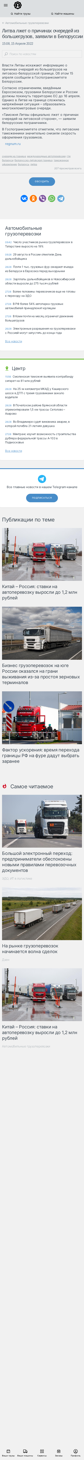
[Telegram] (60, 198)
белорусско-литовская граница (33, 160)
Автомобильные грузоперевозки (26, 1046)
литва (33, 164)
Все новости (13, 341)
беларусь (23, 164)
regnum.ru (13, 144)
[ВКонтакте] (24, 198)
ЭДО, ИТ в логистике (17, 878)
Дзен (5, 960)
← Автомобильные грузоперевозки (25, 22)
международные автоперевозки (46, 156)
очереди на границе (14, 156)
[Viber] (42, 198)
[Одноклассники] (33, 198)
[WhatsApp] (51, 198)
